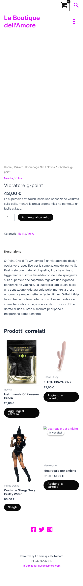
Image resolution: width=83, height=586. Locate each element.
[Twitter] (42, 529)
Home (8, 167)
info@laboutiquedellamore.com (41, 565)
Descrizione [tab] (12, 251)
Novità (51, 167)
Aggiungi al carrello (35, 217)
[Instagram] (50, 529)
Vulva (18, 178)
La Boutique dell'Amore (22, 21)
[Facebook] (33, 529)
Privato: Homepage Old (29, 167)
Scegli (12, 507)
